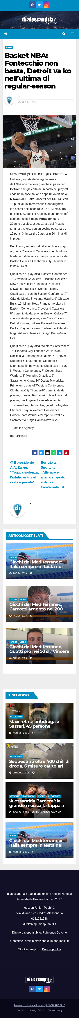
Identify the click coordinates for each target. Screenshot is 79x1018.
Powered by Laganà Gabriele (29, 1005)
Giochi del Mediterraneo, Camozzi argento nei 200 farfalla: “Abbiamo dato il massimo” (36, 611)
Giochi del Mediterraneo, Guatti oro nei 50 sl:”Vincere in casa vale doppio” (39, 651)
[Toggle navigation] (72, 34)
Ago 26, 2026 (21, 733)
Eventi (41, 796)
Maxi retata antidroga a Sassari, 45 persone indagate (34, 726)
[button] (63, 33)
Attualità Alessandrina (22, 796)
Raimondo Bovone (48, 812)
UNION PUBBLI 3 (55, 1005)
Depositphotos (51, 949)
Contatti (21, 1010)
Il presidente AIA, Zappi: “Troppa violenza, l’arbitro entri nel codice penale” (24, 472)
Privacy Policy (36, 1010)
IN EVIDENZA (16, 717)
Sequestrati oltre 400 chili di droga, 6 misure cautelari (39, 764)
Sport (9, 47)
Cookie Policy (55, 1010)
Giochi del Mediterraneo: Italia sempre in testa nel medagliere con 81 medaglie (36, 568)
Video (23, 600)
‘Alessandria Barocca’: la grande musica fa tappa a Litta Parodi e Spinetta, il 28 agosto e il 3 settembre (38, 807)
